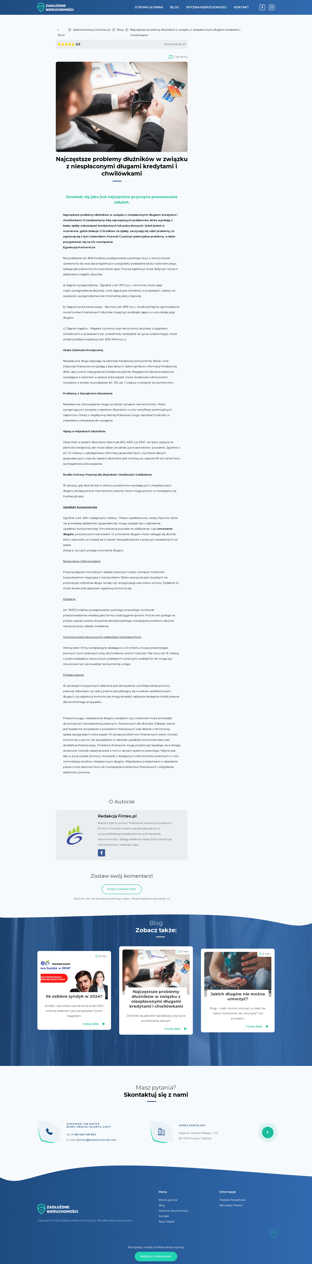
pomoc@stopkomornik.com (96, 1139)
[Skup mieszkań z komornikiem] (55, 7)
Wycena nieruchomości (206, 7)
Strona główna (149, 7)
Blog (174, 7)
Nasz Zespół (166, 1221)
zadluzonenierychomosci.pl (91, 29)
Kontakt (241, 7)
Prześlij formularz (156, 1256)
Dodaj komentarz (121, 889)
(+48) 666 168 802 (83, 1134)
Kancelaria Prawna (230, 1205)
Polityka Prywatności (232, 1200)
